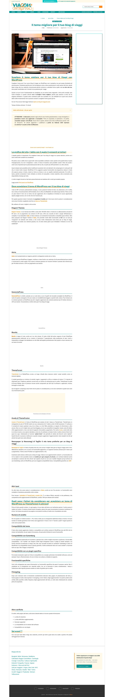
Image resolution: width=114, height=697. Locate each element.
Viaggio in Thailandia (22, 672)
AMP (70, 461)
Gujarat (32, 663)
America (19, 11)
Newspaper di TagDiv (17, 447)
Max (43, 27)
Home (43, 18)
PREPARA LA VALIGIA (97, 12)
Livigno (25, 667)
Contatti (53, 11)
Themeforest (15, 374)
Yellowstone (15, 674)
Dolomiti (14, 663)
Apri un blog (61, 11)
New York (31, 667)
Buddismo (32, 656)
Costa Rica (20, 661)
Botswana (25, 656)
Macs (71, 694)
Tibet (29, 670)
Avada (61, 430)
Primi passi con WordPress (26, 182)
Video (38, 11)
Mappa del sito (16, 652)
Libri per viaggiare (17, 667)
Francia (27, 663)
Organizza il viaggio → (84, 666)
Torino (33, 670)
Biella (19, 656)
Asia (26, 11)
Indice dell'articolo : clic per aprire (22, 110)
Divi (28, 216)
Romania (19, 670)
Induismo (14, 665)
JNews (42, 490)
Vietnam (32, 672)
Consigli (14, 661)
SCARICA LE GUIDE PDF (87, 12)
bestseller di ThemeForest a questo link (31, 495)
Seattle (24, 670)
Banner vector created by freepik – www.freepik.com (41, 147)
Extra (34, 217)
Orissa (14, 670)
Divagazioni (45, 11)
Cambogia (35, 658)
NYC (36, 667)
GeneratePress (16, 296)
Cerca (100, 7)
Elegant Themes (16, 212)
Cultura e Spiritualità (31, 661)
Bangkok (14, 656)
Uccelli (14, 672)
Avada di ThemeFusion (18, 422)
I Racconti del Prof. (24, 665)
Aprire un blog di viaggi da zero (41, 102)
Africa (13, 11)
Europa (32, 11)
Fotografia (20, 663)
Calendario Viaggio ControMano (21, 658)
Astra (13, 256)
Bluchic (14, 336)
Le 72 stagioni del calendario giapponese (67, 1)
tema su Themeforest (41, 201)
